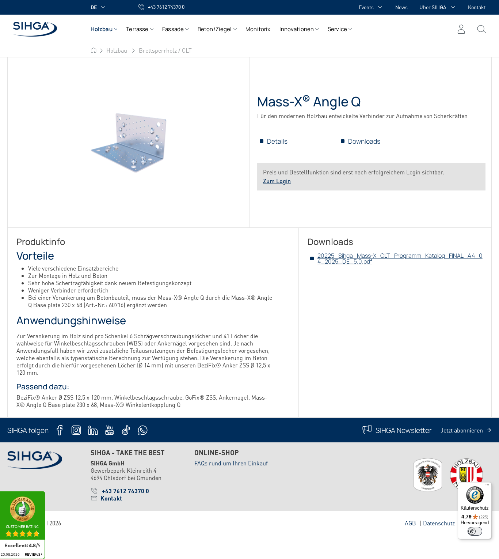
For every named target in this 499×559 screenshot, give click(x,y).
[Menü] (482, 29)
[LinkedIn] (93, 430)
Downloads (364, 141)
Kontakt (477, 7)
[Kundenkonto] (461, 29)
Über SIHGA (432, 7)
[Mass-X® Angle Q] (128, 143)
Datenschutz (439, 523)
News (401, 7)
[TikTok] (126, 430)
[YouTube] (109, 430)
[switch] (475, 531)
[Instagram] (76, 430)
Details (277, 141)
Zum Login (277, 181)
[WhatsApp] (142, 430)
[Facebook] (59, 430)
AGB (410, 523)
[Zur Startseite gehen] (41, 29)
